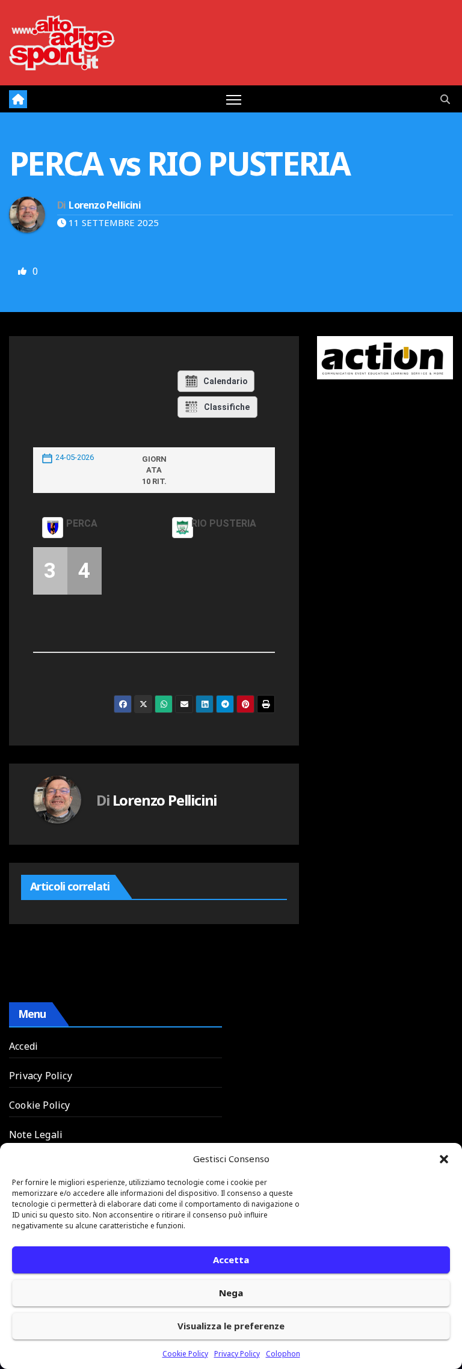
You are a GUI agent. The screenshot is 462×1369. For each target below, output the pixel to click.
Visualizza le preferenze (231, 1326)
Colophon (283, 1354)
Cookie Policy (185, 1354)
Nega (231, 1293)
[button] (444, 1159)
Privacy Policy (237, 1354)
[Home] (18, 99)
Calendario (225, 381)
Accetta (231, 1260)
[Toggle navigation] (233, 99)
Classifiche (227, 407)
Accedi (23, 1046)
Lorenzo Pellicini (104, 205)
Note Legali (36, 1134)
